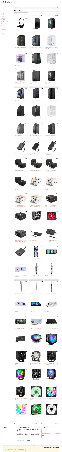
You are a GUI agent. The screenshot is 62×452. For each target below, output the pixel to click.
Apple (2, 40)
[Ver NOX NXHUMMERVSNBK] (51, 76)
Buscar (44, 4)
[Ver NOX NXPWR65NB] (36, 146)
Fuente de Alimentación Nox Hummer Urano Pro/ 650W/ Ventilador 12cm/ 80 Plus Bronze (51, 206)
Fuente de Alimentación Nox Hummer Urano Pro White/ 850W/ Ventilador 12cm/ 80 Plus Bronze (35, 206)
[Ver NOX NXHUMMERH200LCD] (21, 356)
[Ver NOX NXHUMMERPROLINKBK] (51, 251)
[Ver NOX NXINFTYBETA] (36, 93)
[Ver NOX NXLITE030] (21, 128)
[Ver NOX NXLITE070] (51, 128)
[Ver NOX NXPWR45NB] (21, 146)
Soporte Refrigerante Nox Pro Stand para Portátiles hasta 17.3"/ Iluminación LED (51, 329)
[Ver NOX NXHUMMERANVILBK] (36, 40)
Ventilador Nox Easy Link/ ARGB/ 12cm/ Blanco (20, 416)
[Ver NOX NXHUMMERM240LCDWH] (51, 304)
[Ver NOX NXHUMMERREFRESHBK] (36, 111)
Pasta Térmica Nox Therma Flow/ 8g (35, 275)
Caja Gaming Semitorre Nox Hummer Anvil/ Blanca (51, 48)
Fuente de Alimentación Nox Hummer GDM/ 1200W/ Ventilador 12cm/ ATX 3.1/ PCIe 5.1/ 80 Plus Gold (36, 171)
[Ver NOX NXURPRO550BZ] (21, 234)
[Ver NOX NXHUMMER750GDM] (51, 163)
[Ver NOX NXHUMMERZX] (21, 93)
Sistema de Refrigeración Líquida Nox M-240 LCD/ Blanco (51, 311)
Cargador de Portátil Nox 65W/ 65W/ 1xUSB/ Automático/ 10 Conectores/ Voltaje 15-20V (35, 153)
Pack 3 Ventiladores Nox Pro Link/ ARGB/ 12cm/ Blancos (21, 276)
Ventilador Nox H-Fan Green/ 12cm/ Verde (35, 416)
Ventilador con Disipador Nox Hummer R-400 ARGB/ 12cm (51, 381)
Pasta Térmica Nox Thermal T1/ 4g (50, 293)
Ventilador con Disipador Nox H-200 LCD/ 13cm (21, 364)
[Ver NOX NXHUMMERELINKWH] (21, 409)
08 (39, 15)
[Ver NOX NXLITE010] (36, 128)
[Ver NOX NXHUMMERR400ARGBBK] (51, 374)
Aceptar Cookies (55, 447)
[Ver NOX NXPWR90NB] (51, 146)
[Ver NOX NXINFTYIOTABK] (51, 93)
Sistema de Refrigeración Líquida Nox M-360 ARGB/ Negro (21, 329)
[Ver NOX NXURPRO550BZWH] (36, 181)
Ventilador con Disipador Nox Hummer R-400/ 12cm (21, 399)
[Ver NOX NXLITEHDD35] (36, 23)
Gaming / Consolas (4, 23)
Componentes (3, 9)
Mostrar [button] (56, 15)
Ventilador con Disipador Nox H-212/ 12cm (35, 364)
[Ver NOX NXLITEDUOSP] (21, 339)
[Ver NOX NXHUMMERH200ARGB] (51, 339)
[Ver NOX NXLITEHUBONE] (36, 234)
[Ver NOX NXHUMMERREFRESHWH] (51, 111)
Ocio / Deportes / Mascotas (4, 38)
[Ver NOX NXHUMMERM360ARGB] (21, 321)
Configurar (46, 447)
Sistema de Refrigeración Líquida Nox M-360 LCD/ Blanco (36, 329)
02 (34, 15)
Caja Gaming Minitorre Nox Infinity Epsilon (50, 30)
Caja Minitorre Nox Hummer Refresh (35, 117)
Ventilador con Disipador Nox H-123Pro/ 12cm (36, 346)
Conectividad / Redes (4, 21)
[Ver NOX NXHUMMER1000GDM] (21, 163)
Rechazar (50, 447)
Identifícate (33, 4)
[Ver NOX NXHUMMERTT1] (51, 286)
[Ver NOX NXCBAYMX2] (21, 111)
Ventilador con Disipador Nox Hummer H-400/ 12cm (51, 364)
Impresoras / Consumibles (3, 19)
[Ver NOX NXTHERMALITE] (51, 269)
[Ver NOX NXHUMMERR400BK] (21, 391)
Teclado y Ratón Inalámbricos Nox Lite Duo (20, 346)
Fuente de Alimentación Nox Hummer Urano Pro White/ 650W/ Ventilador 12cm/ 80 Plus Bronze (50, 189)
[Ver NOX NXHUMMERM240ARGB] (36, 304)
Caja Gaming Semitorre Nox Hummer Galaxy (35, 83)
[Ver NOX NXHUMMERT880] (36, 286)
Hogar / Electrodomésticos (4, 34)
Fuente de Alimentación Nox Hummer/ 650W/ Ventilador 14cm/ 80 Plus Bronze (36, 223)
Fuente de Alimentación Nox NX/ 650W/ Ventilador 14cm (51, 223)
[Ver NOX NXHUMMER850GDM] (21, 181)
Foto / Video (3, 31)
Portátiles (2, 11)
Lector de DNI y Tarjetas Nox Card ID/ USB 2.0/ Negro (21, 258)
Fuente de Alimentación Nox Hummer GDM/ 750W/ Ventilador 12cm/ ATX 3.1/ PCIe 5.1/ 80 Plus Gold (51, 171)
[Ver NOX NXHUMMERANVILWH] (51, 40)
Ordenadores (3, 7)
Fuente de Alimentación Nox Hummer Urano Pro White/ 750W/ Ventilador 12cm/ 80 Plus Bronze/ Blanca (20, 206)
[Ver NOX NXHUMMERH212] (36, 356)
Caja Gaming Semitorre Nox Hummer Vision (51, 83)
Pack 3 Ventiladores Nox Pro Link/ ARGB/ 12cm (51, 258)
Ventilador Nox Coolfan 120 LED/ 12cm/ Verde (36, 399)
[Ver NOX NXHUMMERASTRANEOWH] (21, 58)
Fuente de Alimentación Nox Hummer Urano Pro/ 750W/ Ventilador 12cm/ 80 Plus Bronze (20, 224)
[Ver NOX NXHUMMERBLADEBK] (36, 58)
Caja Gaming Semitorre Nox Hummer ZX (21, 100)
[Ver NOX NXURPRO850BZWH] (36, 198)
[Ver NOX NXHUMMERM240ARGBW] (21, 304)
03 (36, 15)
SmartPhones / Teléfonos (3, 14)
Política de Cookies (35, 450)
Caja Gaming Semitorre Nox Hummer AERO (20, 48)
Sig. (41, 15)
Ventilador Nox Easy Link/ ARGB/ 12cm (51, 398)
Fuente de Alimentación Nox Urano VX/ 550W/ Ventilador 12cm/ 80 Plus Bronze (20, 241)
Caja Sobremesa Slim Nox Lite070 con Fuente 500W (51, 136)
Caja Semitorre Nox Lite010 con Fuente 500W (36, 136)
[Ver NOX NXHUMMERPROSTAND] (51, 321)
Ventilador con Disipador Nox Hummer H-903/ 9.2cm (36, 381)
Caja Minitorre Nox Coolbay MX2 (19, 117)
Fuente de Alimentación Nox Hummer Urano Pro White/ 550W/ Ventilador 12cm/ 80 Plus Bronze (35, 189)
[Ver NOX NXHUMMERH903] (36, 374)
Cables (2, 25)
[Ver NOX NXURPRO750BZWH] (21, 198)
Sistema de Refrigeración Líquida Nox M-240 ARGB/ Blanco (21, 311)
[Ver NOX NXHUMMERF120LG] (36, 409)
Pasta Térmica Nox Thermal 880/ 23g (35, 293)
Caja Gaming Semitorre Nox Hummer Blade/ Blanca (51, 65)
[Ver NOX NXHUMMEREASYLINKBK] (36, 251)
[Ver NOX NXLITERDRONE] (51, 234)
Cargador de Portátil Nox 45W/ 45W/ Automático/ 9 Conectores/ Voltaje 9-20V (21, 153)
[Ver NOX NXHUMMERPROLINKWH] (21, 269)
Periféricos (3, 27)
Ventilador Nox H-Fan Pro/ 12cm (50, 416)
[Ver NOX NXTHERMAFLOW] (36, 269)
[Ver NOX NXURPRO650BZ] (51, 198)
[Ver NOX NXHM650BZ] (36, 216)
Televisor (2, 16)
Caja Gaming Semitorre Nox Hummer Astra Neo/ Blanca (20, 65)
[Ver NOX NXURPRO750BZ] (21, 216)
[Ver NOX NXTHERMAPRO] (21, 286)
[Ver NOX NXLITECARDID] (21, 251)
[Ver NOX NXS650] (51, 216)
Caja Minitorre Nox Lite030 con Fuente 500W (20, 136)
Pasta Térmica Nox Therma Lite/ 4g (50, 275)
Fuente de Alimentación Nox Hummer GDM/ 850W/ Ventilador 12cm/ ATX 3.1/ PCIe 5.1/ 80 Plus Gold (20, 189)
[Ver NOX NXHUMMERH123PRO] (36, 339)
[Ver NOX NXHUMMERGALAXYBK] (36, 76)
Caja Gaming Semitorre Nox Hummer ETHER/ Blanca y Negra (20, 83)
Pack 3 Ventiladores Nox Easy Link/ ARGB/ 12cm (35, 258)
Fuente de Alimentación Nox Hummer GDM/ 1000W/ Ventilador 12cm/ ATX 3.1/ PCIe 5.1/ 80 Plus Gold (21, 171)
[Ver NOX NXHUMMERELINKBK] (51, 391)
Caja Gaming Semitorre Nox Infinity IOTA (51, 100)
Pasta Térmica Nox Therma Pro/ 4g (20, 293)
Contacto (38, 4)
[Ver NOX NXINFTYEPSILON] (51, 23)
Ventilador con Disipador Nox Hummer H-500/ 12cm (21, 381)
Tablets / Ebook (3, 29)
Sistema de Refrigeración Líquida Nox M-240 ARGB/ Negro (36, 311)
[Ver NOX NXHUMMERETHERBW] (21, 76)
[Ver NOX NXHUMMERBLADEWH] (51, 58)
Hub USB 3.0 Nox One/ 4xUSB (34, 240)
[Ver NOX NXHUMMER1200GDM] (36, 163)
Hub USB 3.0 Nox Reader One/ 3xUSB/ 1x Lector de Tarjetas (51, 241)
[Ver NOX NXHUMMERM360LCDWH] (36, 321)
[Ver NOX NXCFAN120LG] (36, 391)
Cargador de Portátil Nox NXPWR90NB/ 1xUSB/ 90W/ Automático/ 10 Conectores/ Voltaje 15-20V (51, 153)
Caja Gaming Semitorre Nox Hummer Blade (35, 65)
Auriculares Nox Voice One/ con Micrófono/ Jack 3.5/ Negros (19, 30)
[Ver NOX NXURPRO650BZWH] (51, 181)
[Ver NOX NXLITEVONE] (21, 23)
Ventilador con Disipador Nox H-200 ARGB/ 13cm (50, 346)
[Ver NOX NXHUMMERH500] (21, 374)
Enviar (28, 440)
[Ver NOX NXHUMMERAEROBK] (21, 40)
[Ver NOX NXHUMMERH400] (51, 356)
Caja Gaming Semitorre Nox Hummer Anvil (35, 48)
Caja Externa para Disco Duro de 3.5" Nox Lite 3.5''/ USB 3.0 (36, 30)
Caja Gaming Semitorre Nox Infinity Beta (36, 100)
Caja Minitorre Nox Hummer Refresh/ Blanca (50, 118)
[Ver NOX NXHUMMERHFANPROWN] (51, 409)
